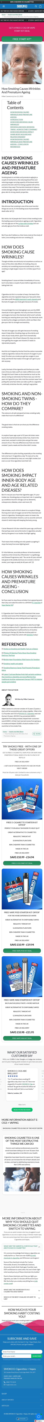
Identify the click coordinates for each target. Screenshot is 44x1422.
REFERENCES (15, 147)
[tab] (19, 1212)
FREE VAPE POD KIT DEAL (22, 951)
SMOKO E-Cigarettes (26, 714)
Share (38, 734)
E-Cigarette (36, 603)
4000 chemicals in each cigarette (26, 299)
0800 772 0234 (11, 1382)
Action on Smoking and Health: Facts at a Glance (21, 649)
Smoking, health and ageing (13, 664)
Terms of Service (27, 1359)
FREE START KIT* (22, 39)
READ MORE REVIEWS (22, 1110)
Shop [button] (4, 1394)
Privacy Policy (36, 1359)
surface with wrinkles (25, 223)
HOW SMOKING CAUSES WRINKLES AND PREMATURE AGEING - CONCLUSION (21, 141)
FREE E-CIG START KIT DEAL (22, 863)
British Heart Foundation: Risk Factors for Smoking (21, 659)
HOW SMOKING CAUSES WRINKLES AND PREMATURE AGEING (21, 114)
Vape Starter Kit (7, 605)
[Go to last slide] (5, 1174)
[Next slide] (39, 1174)
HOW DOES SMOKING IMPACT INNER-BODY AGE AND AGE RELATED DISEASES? (22, 134)
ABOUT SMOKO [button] (8, 1400)
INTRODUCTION (16, 119)
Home (4, 14)
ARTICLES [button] (5, 1406)
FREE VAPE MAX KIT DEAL (22, 1038)
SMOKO (30, 635)
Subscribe (37, 1356)
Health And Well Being (15, 14)
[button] (5, 6)
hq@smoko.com (11, 1385)
